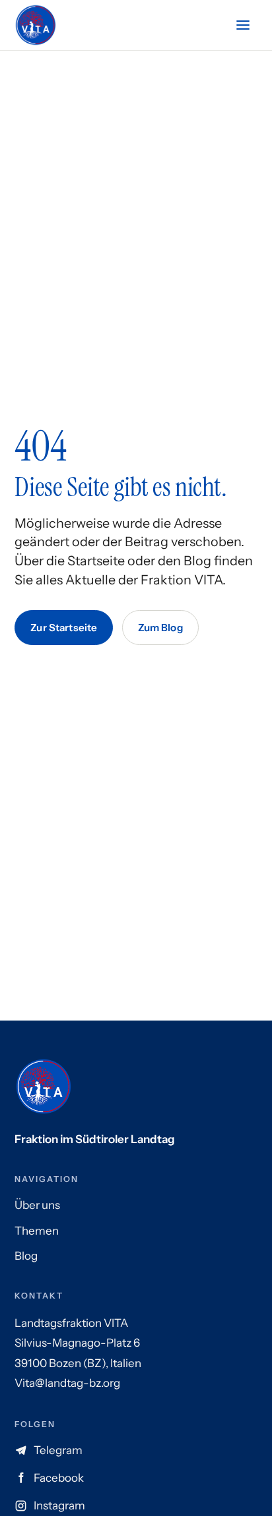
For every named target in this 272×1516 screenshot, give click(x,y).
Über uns (37, 1205)
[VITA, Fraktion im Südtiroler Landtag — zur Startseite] (36, 25)
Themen (37, 1230)
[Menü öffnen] (242, 25)
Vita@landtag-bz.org (67, 1383)
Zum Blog (160, 627)
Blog (26, 1255)
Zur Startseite (63, 627)
